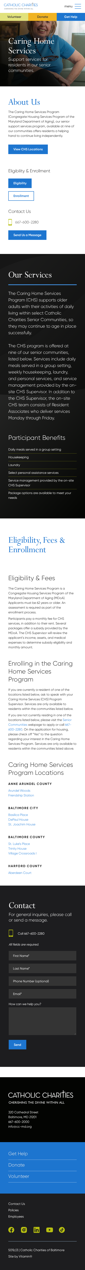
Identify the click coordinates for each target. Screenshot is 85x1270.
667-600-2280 (27, 222)
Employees (16, 1216)
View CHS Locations (28, 149)
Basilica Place (18, 815)
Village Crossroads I (22, 853)
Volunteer (14, 17)
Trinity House (17, 848)
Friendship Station (21, 795)
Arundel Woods (19, 790)
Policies (13, 1210)
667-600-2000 (18, 1122)
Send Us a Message (27, 235)
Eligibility (19, 183)
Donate (42, 17)
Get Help (70, 17)
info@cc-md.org (20, 1126)
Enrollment (21, 196)
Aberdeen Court (19, 873)
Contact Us (16, 1204)
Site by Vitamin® (20, 1256)
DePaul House (18, 819)
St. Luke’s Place (19, 844)
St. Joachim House (21, 824)
